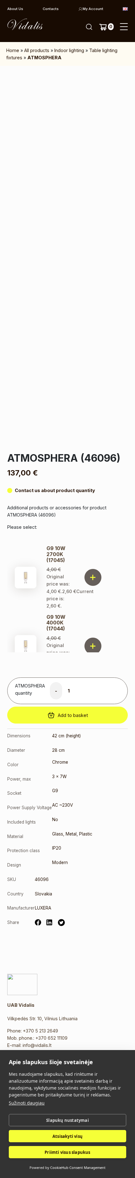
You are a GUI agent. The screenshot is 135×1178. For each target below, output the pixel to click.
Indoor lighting (69, 50)
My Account (93, 9)
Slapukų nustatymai (67, 1120)
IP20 (56, 848)
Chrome (60, 762)
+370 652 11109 (51, 1038)
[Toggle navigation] (124, 27)
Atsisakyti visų (67, 1136)
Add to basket (73, 715)
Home (12, 50)
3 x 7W (59, 776)
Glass (57, 833)
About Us (15, 9)
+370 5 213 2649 (40, 1030)
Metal (71, 833)
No (55, 819)
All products (36, 50)
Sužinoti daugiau (27, 1103)
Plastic (85, 833)
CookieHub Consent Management (77, 1167)
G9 (55, 790)
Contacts (51, 9)
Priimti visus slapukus (67, 1152)
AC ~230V (62, 805)
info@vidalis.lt (37, 1045)
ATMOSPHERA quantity (30, 689)
